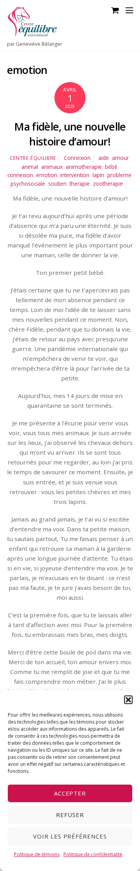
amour (120, 157)
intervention (74, 175)
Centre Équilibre (33, 158)
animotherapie (84, 166)
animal (29, 166)
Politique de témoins (37, 854)
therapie (80, 183)
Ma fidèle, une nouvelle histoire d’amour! (70, 134)
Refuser (70, 815)
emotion (46, 175)
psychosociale (27, 183)
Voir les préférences (70, 836)
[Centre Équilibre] (32, 33)
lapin (98, 175)
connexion (20, 175)
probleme (119, 175)
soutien (57, 183)
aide (103, 157)
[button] (128, 700)
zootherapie (108, 183)
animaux (52, 166)
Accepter (70, 793)
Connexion (77, 157)
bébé (111, 166)
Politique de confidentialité (92, 854)
